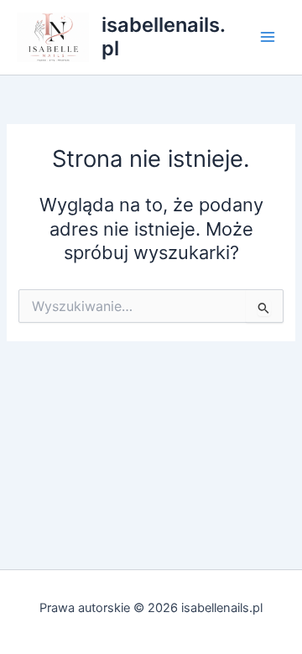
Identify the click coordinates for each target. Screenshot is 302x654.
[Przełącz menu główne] (267, 36)
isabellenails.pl (164, 36)
